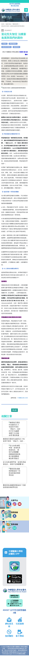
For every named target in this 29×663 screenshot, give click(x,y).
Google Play (14, 576)
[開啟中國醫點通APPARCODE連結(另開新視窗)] (14, 566)
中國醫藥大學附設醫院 (14, 590)
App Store (14, 581)
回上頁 (14, 410)
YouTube (19, 504)
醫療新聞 (15, 24)
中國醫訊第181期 (22, 398)
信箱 (14, 528)
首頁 (2, 24)
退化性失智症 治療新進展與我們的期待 (12, 26)
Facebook (9, 504)
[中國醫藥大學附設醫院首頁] (12, 10)
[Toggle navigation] (26, 10)
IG (14, 504)
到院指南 (14, 516)
